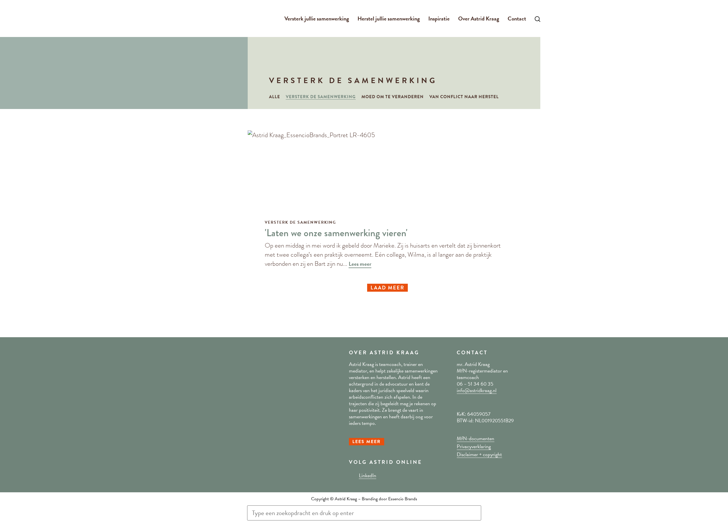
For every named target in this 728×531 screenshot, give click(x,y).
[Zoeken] (254, 525)
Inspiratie (439, 18)
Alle (274, 97)
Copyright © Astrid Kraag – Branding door (349, 498)
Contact (517, 18)
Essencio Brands (402, 498)
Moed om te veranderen (392, 97)
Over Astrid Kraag (478, 18)
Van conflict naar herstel (464, 97)
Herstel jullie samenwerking (388, 18)
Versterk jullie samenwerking (316, 18)
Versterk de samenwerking (321, 97)
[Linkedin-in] (352, 475)
